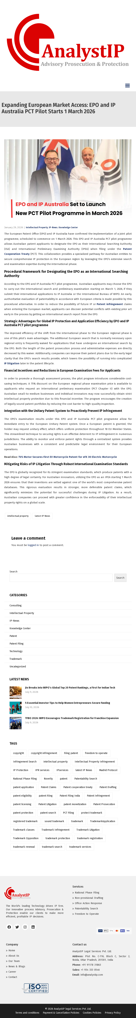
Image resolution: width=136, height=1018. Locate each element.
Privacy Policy (113, 1012)
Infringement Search (24, 761)
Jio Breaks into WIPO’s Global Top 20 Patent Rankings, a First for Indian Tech (70, 687)
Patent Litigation (47, 804)
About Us (13, 955)
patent (63, 778)
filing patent (71, 753)
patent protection (23, 812)
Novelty (48, 778)
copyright (18, 753)
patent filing (46, 795)
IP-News (53, 227)
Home (11, 950)
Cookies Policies (92, 1012)
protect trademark (91, 812)
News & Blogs (16, 966)
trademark (77, 821)
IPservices (62, 770)
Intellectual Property (37, 227)
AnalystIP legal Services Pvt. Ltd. (72, 1008)
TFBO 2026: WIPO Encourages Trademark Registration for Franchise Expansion (72, 718)
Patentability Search (85, 778)
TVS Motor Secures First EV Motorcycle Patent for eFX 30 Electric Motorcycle (67, 457)
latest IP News (42, 516)
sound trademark (54, 821)
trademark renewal (24, 846)
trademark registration (90, 838)
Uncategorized (18, 666)
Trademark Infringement (55, 829)
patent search (48, 812)
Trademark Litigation (88, 829)
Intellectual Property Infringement (95, 761)
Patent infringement (110, 304)
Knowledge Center (68, 227)
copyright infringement (44, 753)
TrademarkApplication (102, 821)
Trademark (16, 658)
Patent (13, 636)
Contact (12, 977)
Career (12, 971)
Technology (16, 651)
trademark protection (58, 838)
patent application (23, 787)
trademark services (80, 846)
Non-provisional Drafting (89, 897)
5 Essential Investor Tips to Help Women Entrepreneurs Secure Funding (67, 702)
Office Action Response (88, 903)
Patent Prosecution (104, 804)
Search (13, 571)
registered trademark (25, 821)
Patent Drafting (108, 787)
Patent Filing (17, 643)
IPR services (42, 770)
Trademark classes (24, 829)
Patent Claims (48, 787)
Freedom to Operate (87, 913)
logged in (33, 545)
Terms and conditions (27, 1012)
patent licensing (22, 804)
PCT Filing (68, 812)
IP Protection (20, 770)
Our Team (14, 961)
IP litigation (11, 363)
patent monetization (75, 804)
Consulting (16, 605)
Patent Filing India (70, 795)
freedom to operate (96, 753)
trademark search (52, 846)
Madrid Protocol (108, 770)
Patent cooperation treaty (77, 787)
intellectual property (18, 516)
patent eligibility (22, 795)
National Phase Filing (25, 778)
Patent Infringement (98, 795)
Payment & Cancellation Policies (61, 1012)
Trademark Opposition (25, 838)
